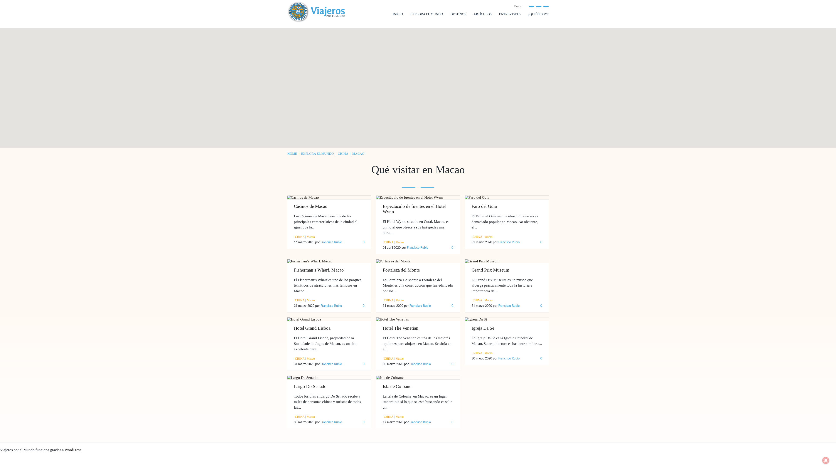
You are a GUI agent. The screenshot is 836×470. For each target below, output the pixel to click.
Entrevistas (510, 14)
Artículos (483, 14)
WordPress (73, 450)
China (299, 236)
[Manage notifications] (825, 460)
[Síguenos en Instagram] (546, 6)
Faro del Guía (484, 206)
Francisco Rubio (331, 242)
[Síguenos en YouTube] (538, 6)
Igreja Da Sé (483, 328)
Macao (311, 236)
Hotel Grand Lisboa (312, 328)
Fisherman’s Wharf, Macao (319, 270)
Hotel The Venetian (400, 328)
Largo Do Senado (310, 386)
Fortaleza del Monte (401, 270)
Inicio (398, 14)
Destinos (458, 14)
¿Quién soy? (538, 14)
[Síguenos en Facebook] (531, 6)
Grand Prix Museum (490, 270)
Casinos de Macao (310, 206)
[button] (384, 38)
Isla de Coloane (397, 386)
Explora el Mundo (426, 14)
